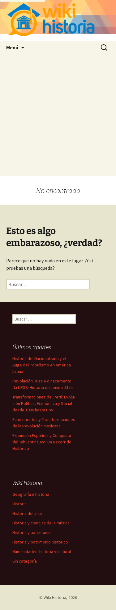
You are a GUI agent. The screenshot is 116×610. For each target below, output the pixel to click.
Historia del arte (27, 513)
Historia (19, 504)
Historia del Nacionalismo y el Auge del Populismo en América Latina (41, 365)
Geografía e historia (30, 494)
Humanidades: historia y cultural (41, 551)
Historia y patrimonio (31, 532)
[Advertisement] (58, 115)
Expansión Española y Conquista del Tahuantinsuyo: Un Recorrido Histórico (41, 442)
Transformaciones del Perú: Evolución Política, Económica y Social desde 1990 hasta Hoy (43, 403)
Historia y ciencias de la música (41, 523)
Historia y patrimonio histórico (40, 542)
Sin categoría (24, 561)
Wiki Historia (55, 597)
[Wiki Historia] (58, 20)
